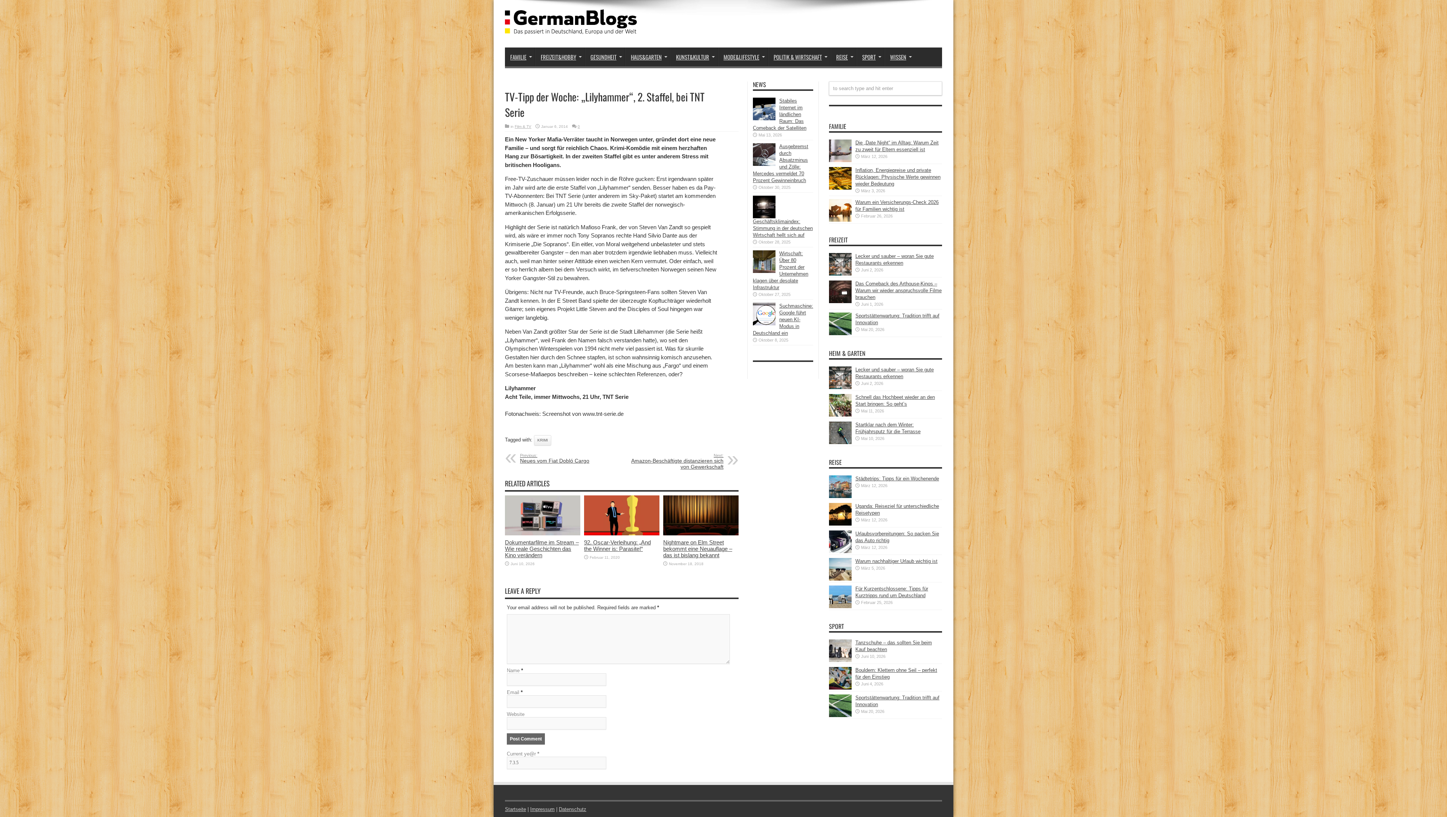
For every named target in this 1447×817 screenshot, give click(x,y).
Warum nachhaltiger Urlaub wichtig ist (896, 561)
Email (513, 692)
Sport (869, 57)
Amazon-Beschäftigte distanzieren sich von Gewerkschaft (677, 461)
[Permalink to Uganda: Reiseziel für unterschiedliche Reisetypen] (840, 524)
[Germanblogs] (571, 29)
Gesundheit (603, 57)
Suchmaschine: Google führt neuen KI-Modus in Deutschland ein (783, 319)
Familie (518, 57)
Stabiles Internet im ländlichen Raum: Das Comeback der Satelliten (779, 114)
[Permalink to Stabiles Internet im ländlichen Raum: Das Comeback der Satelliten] (764, 118)
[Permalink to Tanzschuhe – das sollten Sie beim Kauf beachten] (840, 660)
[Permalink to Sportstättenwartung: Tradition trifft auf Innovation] (840, 333)
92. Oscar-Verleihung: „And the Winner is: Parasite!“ (617, 545)
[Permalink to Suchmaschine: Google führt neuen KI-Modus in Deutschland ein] (764, 323)
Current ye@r (523, 754)
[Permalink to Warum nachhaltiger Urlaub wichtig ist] (840, 579)
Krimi (542, 440)
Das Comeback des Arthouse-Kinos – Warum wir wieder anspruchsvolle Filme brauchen (898, 290)
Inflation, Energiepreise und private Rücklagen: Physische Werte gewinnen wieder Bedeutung (898, 177)
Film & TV (523, 126)
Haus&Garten (646, 57)
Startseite (515, 809)
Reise (842, 57)
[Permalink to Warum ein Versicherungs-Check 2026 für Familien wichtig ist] (840, 220)
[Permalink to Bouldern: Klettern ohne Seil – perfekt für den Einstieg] (840, 688)
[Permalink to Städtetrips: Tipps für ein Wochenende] (840, 496)
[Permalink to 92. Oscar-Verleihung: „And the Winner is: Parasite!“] (621, 533)
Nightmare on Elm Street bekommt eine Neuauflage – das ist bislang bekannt (697, 548)
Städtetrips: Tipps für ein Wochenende (897, 478)
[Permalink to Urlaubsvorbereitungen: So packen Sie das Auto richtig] (840, 551)
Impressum (542, 809)
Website (516, 714)
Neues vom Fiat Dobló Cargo (554, 458)
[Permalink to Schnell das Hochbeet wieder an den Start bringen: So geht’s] (840, 415)
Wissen (898, 57)
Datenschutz (572, 809)
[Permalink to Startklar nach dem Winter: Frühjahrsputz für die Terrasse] (840, 442)
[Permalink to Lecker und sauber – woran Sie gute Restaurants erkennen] (840, 274)
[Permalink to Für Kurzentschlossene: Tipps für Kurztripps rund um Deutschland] (840, 606)
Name (513, 670)
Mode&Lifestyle (741, 57)
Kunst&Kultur (692, 57)
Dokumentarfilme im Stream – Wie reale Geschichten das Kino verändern (542, 548)
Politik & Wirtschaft (798, 57)
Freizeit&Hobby (558, 57)
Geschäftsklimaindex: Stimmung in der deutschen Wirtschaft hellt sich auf (783, 228)
